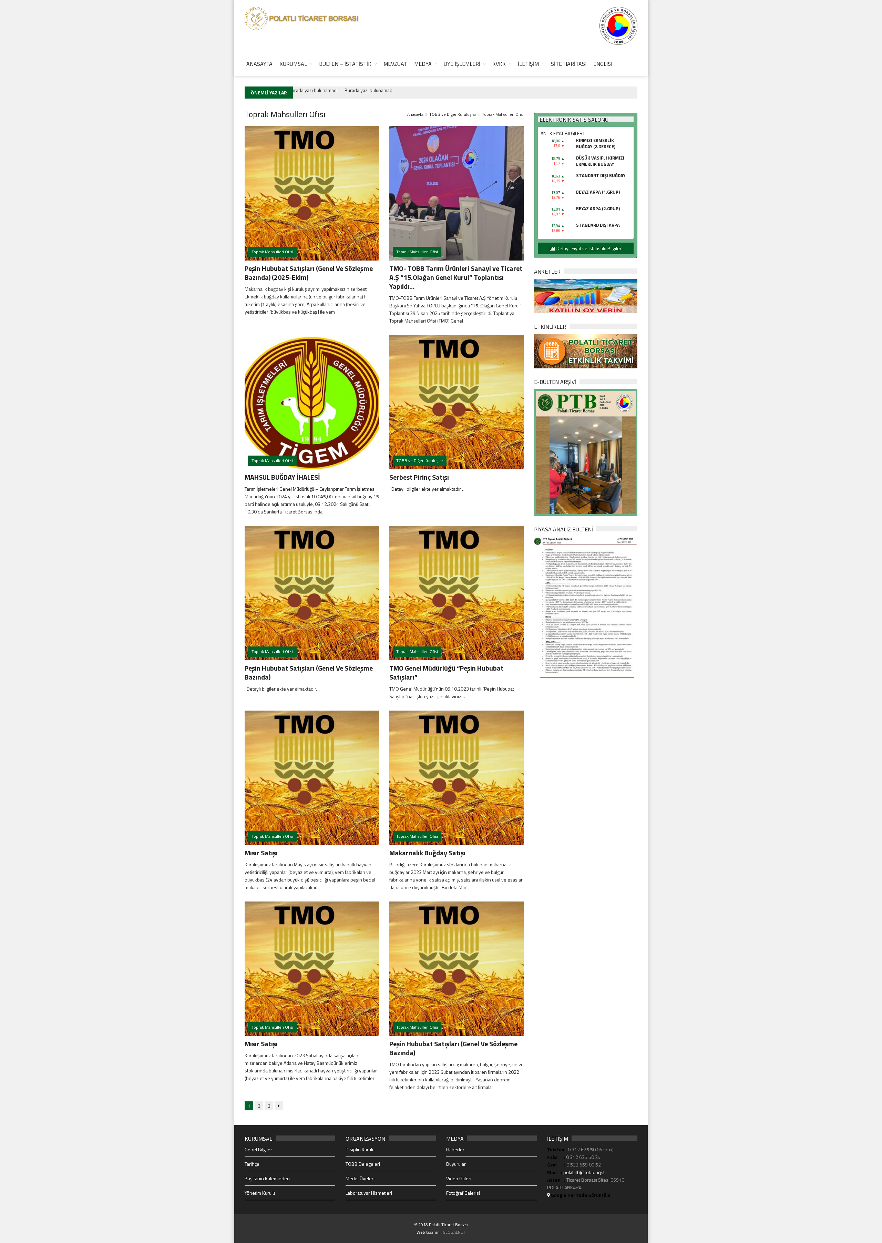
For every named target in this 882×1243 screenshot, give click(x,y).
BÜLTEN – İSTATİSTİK (345, 64)
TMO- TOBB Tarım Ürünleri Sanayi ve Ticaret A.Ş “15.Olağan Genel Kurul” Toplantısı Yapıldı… (455, 277)
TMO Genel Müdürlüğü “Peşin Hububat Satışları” (446, 672)
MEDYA (423, 64)
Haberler (455, 1149)
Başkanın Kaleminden (267, 1178)
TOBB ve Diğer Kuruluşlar (452, 114)
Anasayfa (415, 114)
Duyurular (456, 1164)
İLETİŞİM (528, 64)
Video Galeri (458, 1178)
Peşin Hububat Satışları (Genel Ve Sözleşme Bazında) (309, 672)
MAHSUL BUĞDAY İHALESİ (282, 477)
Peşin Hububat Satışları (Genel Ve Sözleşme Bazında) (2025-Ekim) (309, 273)
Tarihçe (252, 1164)
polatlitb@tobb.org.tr (584, 1172)
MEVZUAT (395, 64)
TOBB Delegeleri (363, 1164)
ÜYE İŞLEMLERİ (462, 64)
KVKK (499, 64)
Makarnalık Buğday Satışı (427, 852)
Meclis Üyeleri (360, 1178)
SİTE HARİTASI (568, 64)
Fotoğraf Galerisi (463, 1192)
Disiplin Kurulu (360, 1149)
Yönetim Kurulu (260, 1192)
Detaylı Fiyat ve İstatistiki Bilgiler (588, 248)
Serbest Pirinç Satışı (419, 477)
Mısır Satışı (261, 852)
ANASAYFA (259, 64)
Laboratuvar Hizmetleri (369, 1192)
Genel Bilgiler (258, 1149)
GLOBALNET (454, 1232)
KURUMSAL (293, 64)
